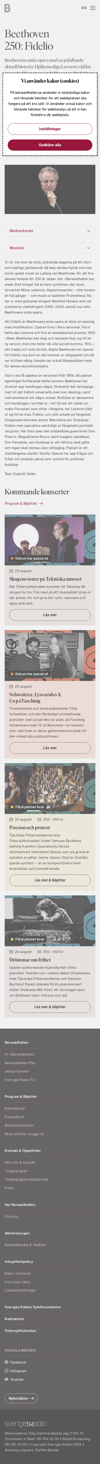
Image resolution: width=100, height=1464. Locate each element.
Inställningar (50, 129)
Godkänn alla (50, 145)
